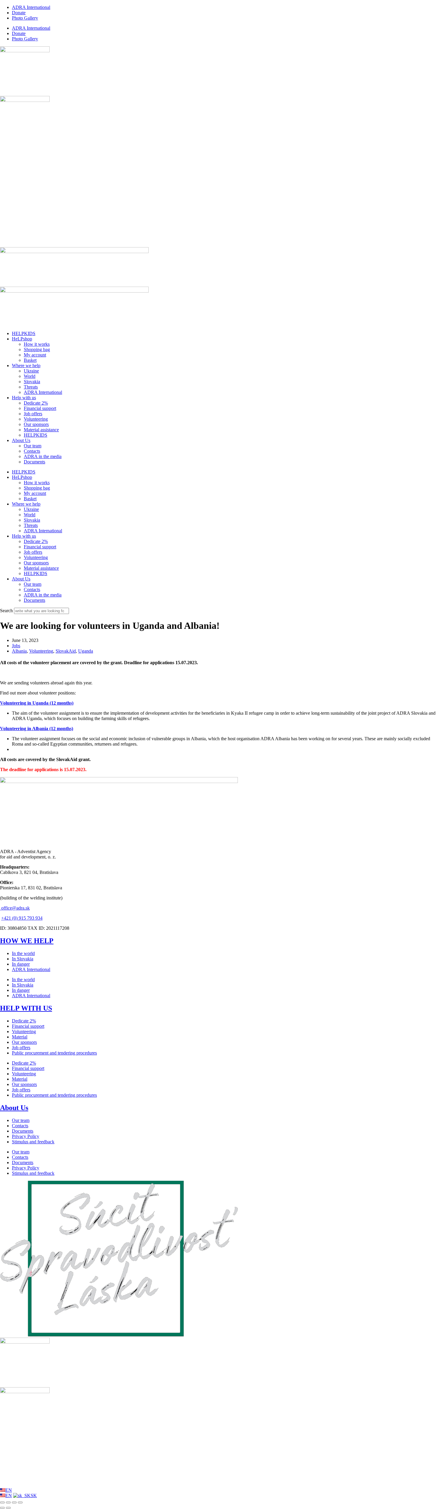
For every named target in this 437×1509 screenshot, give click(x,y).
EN (8, 1490)
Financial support (40, 408)
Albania (19, 651)
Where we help (26, 365)
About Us (21, 440)
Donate (19, 12)
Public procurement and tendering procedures (54, 1052)
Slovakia (32, 381)
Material (19, 1036)
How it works (37, 344)
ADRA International (31, 7)
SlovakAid (66, 651)
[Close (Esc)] (20, 1502)
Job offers (33, 413)
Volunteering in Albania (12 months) (36, 728)
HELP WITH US (26, 1008)
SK (34, 1495)
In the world (23, 953)
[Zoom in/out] (2, 1502)
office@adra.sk (15, 907)
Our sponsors (36, 424)
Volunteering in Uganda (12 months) (36, 702)
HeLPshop (22, 338)
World (29, 376)
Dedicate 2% (36, 402)
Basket (30, 360)
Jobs (16, 645)
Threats (31, 386)
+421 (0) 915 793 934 (22, 918)
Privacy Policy (25, 1136)
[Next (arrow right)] (8, 1508)
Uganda (85, 651)
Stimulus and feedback (33, 1141)
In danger (21, 964)
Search (6, 610)
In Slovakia (22, 958)
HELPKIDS (23, 333)
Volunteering (36, 419)
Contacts (32, 451)
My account (35, 354)
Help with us (24, 397)
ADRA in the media (43, 456)
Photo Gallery (25, 17)
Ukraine (31, 370)
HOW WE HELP (27, 941)
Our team (32, 445)
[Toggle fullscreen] (8, 1502)
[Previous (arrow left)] (2, 1508)
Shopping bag (37, 349)
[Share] (14, 1502)
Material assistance (41, 429)
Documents (34, 461)
